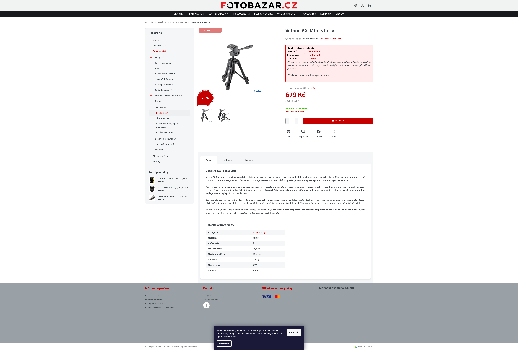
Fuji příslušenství (163, 90)
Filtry (157, 57)
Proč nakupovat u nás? (155, 296)
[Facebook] (206, 305)
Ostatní (159, 149)
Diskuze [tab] (249, 159)
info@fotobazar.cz (211, 296)
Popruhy (159, 68)
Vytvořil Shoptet (365, 346)
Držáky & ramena (164, 132)
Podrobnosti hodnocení (331, 38)
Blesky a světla (160, 156)
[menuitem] (179, 14)
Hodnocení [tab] (228, 159)
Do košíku (339, 121)
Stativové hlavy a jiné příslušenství (167, 125)
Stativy (159, 100)
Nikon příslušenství (164, 84)
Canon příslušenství (165, 73)
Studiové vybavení (164, 144)
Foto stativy (162, 112)
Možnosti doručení (294, 111)
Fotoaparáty (159, 45)
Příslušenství (159, 51)
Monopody (161, 107)
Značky (156, 161)
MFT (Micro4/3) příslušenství (169, 95)
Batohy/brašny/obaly (166, 138)
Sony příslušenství (164, 79)
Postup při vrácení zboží (155, 303)
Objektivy (158, 40)
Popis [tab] (209, 159)
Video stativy (162, 118)
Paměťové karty (163, 62)
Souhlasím (294, 332)
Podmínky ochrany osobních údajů (159, 307)
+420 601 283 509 (210, 299)
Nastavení (224, 343)
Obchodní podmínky (154, 300)
